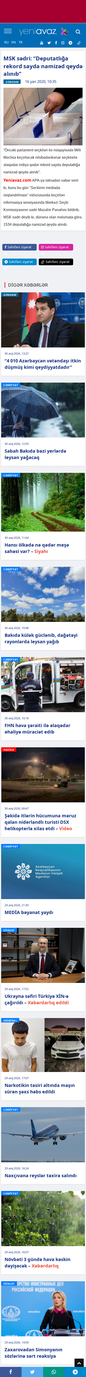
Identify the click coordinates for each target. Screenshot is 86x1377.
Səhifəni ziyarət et (18, 250)
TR (20, 42)
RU (6, 42)
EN (13, 42)
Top (79, 1363)
